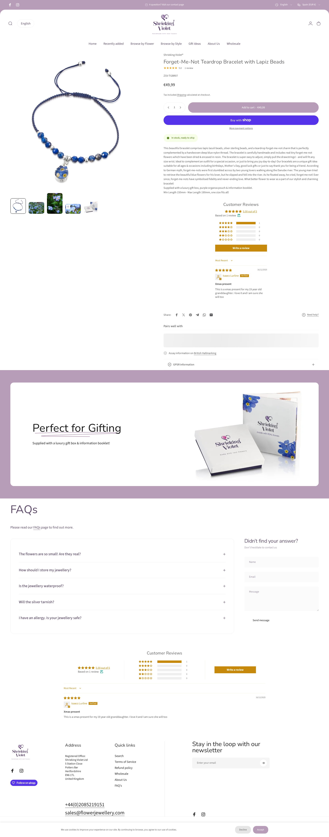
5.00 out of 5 (250, 211)
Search (119, 756)
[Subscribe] (263, 763)
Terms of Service (125, 762)
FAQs (36, 527)
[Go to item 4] (73, 209)
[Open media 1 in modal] (79, 121)
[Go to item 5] (91, 207)
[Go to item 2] (36, 208)
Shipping (181, 95)
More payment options (241, 128)
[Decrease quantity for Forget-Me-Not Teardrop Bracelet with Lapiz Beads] (168, 107)
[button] (226, 223)
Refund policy (123, 768)
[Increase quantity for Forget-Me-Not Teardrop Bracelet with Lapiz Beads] (181, 107)
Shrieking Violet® (173, 55)
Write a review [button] (241, 248)
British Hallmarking (205, 353)
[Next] (139, 130)
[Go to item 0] (18, 206)
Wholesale (121, 774)
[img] (223, 270)
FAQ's (118, 786)
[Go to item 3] (55, 203)
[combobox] (284, 5)
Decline (243, 829)
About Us (121, 780)
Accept (260, 829)
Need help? (313, 314)
